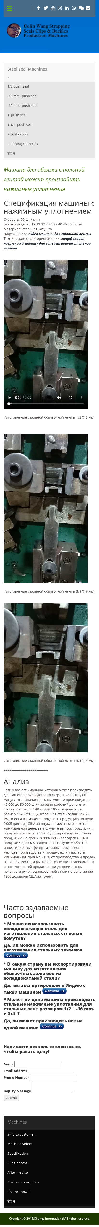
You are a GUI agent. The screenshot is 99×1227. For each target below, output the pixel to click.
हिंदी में (11, 153)
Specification (17, 134)
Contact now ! (18, 1191)
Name (8, 1064)
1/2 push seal (18, 86)
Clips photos (17, 1163)
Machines (17, 1122)
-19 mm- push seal (22, 105)
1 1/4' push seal (20, 124)
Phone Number (16, 1077)
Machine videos (20, 1144)
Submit (11, 1097)
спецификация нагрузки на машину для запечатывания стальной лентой (47, 243)
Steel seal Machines (27, 69)
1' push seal (17, 115)
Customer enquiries (23, 1182)
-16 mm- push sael (22, 96)
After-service (17, 1172)
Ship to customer (21, 1134)
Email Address (15, 1071)
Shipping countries (22, 143)
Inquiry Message (17, 1091)
